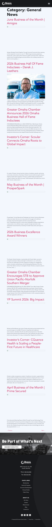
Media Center (26, 505)
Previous (9, 430)
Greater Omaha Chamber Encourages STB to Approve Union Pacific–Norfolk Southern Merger (25, 277)
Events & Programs (26, 485)
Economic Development (26, 487)
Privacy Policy (31, 519)
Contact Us (26, 509)
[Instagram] (27, 515)
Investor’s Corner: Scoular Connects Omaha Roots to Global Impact (24, 140)
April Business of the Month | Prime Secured (26, 389)
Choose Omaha (26, 490)
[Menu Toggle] (49, 4)
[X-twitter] (30, 515)
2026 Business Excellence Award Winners (23, 233)
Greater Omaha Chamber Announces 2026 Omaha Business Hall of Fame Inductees (23, 115)
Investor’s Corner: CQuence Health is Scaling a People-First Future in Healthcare (25, 343)
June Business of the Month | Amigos (26, 21)
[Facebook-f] (24, 515)
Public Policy (26, 492)
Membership (26, 483)
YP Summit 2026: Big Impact (25, 299)
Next (43, 430)
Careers (26, 502)
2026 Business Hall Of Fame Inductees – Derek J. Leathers (25, 67)
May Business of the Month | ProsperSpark (25, 186)
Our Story (26, 500)
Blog (26, 507)
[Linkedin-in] (22, 515)
